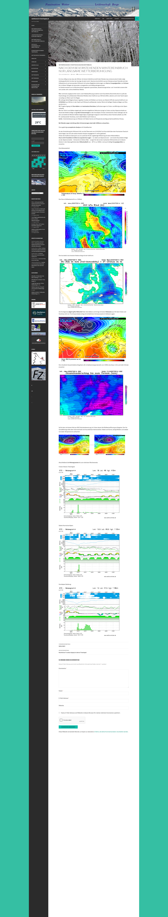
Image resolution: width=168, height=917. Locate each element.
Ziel (103, 18)
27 (32, 166)
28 (34, 166)
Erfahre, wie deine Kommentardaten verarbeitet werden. (111, 731)
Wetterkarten (35, 74)
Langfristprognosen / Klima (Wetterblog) (37, 35)
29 (36, 166)
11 (42, 159)
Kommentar (63, 668)
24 (40, 164)
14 (34, 162)
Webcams (33, 58)
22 (36, 164)
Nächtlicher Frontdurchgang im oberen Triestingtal (72, 651)
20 (32, 164)
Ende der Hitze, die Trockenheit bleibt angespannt (37, 255)
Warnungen (34, 71)
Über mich (97, 18)
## (32, 391)
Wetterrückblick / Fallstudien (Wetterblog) (38, 40)
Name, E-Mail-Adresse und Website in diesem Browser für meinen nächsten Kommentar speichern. (90, 713)
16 (38, 162)
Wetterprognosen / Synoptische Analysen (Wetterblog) (75, 65)
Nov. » (43, 168)
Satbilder (33, 61)
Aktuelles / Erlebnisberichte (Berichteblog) (35, 46)
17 (40, 162)
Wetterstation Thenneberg (38, 55)
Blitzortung (34, 68)
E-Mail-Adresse (64, 698)
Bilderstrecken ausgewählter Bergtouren (35, 86)
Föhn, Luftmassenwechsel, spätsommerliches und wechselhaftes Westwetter (38, 203)
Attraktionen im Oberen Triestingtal (37, 51)
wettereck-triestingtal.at (40, 19)
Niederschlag (35, 65)
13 (32, 162)
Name (61, 691)
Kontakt (117, 18)
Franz (73, 74)
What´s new (109, 18)
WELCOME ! (64, 645)
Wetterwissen (35, 78)
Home (32, 25)
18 (42, 162)
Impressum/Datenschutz (127, 18)
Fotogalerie (34, 81)
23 (38, 164)
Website (61, 705)
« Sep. (33, 168)
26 (44, 164)
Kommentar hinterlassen (85, 74)
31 (40, 166)
